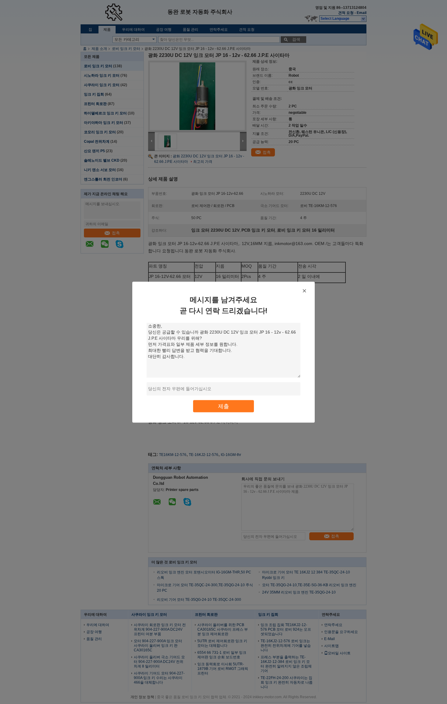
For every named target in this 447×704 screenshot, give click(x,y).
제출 (223, 406)
